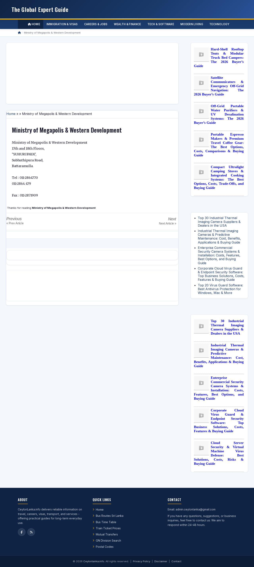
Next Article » (167, 223)
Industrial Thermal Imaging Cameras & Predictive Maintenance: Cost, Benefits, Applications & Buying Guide (219, 236)
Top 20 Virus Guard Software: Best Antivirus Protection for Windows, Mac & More (220, 289)
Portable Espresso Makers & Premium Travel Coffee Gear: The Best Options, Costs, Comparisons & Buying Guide (219, 144)
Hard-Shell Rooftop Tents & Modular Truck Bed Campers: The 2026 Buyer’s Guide (219, 57)
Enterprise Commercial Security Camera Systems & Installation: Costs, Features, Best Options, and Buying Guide (219, 255)
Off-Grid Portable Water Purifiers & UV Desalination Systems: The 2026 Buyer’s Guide (219, 114)
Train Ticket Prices (108, 528)
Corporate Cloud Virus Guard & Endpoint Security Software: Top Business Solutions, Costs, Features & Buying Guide (221, 274)
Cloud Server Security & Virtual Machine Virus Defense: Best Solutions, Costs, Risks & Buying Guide (219, 453)
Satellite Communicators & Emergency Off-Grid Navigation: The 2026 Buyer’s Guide (219, 86)
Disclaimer (160, 561)
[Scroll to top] (245, 559)
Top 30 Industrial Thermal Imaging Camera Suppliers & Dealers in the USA (219, 221)
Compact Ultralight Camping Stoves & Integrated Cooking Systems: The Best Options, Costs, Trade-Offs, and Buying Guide (219, 177)
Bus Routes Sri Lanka (109, 515)
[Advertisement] (92, 73)
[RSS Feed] (31, 532)
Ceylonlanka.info (93, 561)
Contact (176, 561)
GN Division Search (108, 540)
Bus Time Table (106, 522)
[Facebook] (21, 532)
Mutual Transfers (107, 534)
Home (35, 24)
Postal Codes (105, 546)
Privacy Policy (141, 561)
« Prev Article (15, 223)
